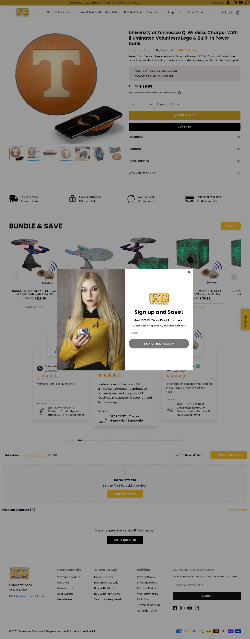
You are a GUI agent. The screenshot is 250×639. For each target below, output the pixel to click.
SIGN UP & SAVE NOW (159, 343)
